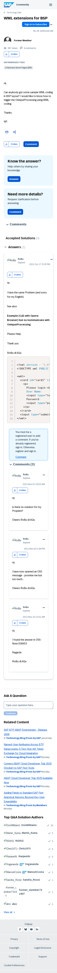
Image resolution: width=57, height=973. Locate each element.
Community (22, 4)
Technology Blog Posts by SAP (23, 738)
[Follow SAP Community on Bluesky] (25, 929)
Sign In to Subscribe (36, 24)
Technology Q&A (14, 12)
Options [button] (51, 24)
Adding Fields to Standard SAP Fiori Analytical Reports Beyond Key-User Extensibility (24, 797)
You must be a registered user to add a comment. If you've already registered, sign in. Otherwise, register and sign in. (28, 441)
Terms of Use (42, 939)
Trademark (14, 956)
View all (8, 912)
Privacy (14, 939)
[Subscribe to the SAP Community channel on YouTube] (31, 929)
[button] (6, 54)
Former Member (23, 40)
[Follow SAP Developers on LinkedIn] (37, 929)
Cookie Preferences (14, 965)
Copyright (14, 948)
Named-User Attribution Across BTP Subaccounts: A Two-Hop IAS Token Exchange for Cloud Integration (24, 749)
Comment (31, 144)
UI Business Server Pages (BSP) (18, 68)
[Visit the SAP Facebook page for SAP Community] (20, 929)
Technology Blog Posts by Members (26, 805)
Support (42, 956)
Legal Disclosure (42, 948)
